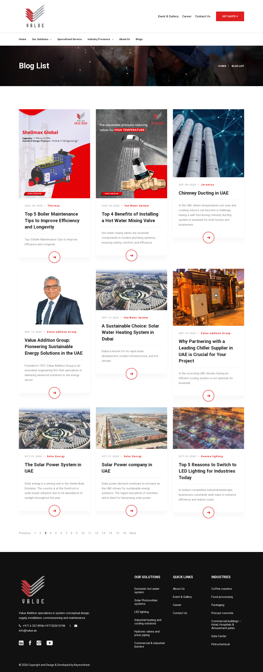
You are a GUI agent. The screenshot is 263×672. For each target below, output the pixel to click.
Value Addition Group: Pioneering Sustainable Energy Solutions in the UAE (54, 347)
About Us (124, 39)
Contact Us (202, 16)
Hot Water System (137, 205)
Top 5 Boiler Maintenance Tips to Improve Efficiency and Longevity (52, 220)
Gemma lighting (212, 456)
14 (110, 533)
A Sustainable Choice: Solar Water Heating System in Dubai (130, 332)
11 (89, 533)
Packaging (217, 605)
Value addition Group (62, 331)
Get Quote (229, 16)
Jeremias (207, 184)
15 (117, 533)
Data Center (218, 636)
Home (22, 39)
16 (124, 533)
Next (133, 533)
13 (103, 533)
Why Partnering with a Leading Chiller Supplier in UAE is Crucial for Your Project (206, 351)
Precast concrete (222, 613)
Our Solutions (40, 39)
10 (83, 533)
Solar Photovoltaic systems (146, 602)
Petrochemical (220, 644)
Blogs (139, 39)
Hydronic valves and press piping (147, 633)
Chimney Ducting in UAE (204, 193)
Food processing (222, 597)
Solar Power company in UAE (127, 468)
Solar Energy (56, 456)
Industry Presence (99, 39)
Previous (25, 533)
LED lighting (141, 612)
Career (187, 16)
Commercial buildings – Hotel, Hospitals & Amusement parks (226, 624)
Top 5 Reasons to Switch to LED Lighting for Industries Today (207, 471)
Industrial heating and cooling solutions (147, 621)
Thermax (54, 205)
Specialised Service (69, 39)
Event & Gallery (168, 16)
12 (96, 533)
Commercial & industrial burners (149, 644)
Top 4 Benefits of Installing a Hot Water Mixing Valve (130, 217)
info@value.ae (28, 630)
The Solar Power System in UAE (53, 468)
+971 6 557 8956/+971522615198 (44, 625)
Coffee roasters (221, 589)
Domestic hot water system (146, 590)
